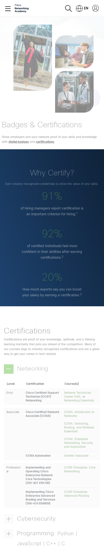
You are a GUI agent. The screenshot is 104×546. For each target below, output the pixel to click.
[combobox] (82, 8)
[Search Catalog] (68, 8)
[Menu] (9, 8)
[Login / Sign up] (95, 8)
